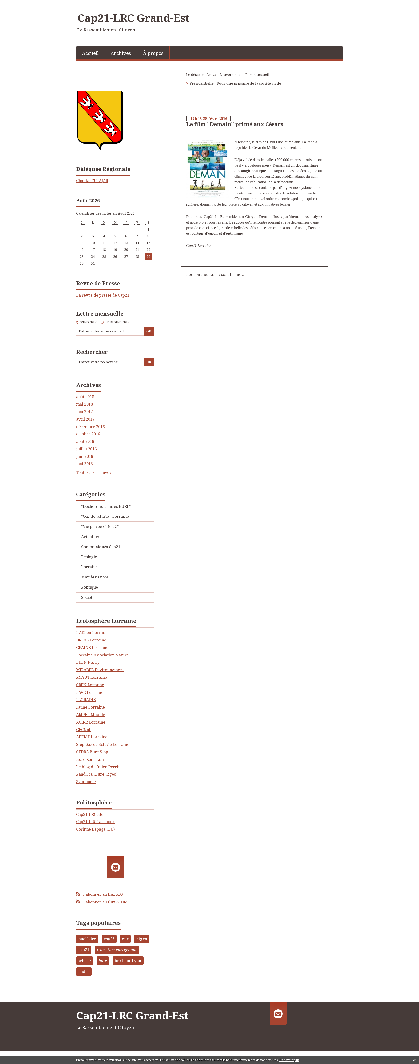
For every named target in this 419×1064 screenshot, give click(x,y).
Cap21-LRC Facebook (95, 821)
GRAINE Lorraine (92, 647)
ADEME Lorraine (91, 737)
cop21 (109, 938)
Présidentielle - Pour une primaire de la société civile (235, 83)
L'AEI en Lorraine (92, 632)
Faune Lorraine (90, 707)
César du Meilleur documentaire (276, 148)
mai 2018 (84, 404)
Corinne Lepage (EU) (95, 829)
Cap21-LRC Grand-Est (133, 17)
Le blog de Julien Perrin (98, 767)
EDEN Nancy (88, 662)
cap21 (83, 949)
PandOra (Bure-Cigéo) (96, 774)
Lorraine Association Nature (102, 655)
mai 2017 (84, 411)
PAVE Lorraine (89, 692)
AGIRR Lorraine (90, 722)
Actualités (90, 536)
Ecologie (89, 557)
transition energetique (117, 949)
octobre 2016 (88, 434)
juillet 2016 (86, 449)
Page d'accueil (257, 74)
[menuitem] (90, 52)
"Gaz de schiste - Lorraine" (105, 516)
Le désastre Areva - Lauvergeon (213, 74)
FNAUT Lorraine (91, 677)
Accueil (90, 53)
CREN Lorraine (90, 684)
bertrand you (127, 960)
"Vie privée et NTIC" (100, 526)
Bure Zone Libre (91, 759)
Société (88, 597)
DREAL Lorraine (91, 640)
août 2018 (85, 396)
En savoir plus (289, 1060)
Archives (121, 53)
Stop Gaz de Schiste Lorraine (102, 744)
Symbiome (86, 781)
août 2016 (85, 441)
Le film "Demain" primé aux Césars (234, 124)
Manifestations (95, 577)
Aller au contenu (17, 4)
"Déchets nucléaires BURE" (106, 506)
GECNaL (83, 729)
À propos (153, 53)
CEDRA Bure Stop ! (93, 752)
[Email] (115, 867)
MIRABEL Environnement (100, 669)
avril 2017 (85, 419)
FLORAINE (86, 699)
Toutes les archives (93, 472)
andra (83, 971)
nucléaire (87, 938)
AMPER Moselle (90, 714)
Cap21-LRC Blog (91, 814)
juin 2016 (84, 456)
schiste (84, 960)
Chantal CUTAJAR (92, 180)
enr (125, 938)
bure (103, 960)
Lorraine (89, 567)
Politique (89, 587)
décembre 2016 (90, 426)
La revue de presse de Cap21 (102, 295)
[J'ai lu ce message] (414, 1060)
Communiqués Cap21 (100, 546)
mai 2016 (84, 463)
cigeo (141, 938)
